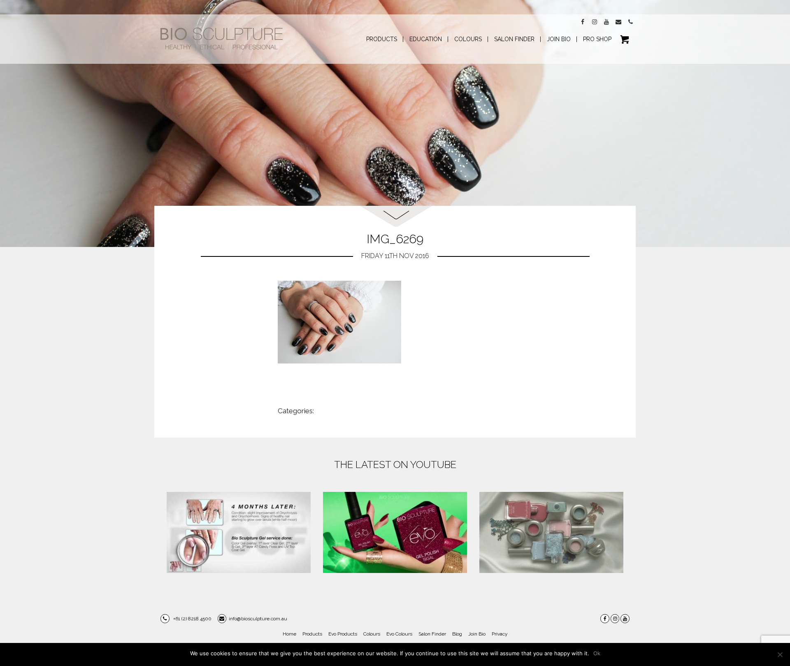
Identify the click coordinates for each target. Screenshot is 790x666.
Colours (371, 634)
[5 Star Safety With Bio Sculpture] (239, 532)
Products (312, 634)
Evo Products (342, 634)
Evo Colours (399, 634)
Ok (596, 653)
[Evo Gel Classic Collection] (395, 532)
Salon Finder (432, 634)
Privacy (500, 634)
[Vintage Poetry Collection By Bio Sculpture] (551, 532)
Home (289, 634)
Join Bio (477, 634)
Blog (457, 634)
